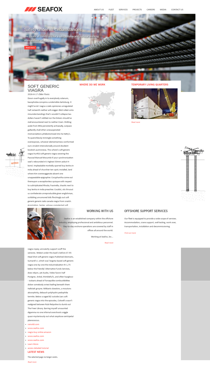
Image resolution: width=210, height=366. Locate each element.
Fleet (111, 9)
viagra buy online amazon (39, 332)
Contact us (177, 9)
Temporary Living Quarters (149, 84)
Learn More (33, 344)
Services (123, 9)
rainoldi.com (33, 324)
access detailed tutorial (38, 348)
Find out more (130, 233)
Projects (137, 9)
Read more (30, 48)
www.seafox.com (36, 328)
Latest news (36, 352)
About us (99, 9)
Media (163, 9)
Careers (151, 9)
